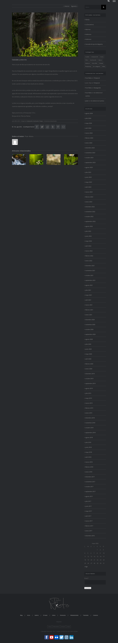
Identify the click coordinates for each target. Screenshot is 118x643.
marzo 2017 (88, 521)
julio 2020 (88, 344)
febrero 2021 (89, 310)
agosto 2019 (89, 388)
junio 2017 (88, 506)
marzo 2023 (88, 192)
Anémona (88, 34)
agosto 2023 (89, 167)
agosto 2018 (89, 437)
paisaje (63, 626)
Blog (21, 615)
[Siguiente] (76, 159)
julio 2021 (88, 290)
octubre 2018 (89, 428)
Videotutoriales (74, 615)
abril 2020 (88, 359)
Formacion (63, 615)
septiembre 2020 (90, 334)
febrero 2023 (89, 197)
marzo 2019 (88, 403)
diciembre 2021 (90, 266)
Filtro (86, 60)
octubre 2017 (89, 486)
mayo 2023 (88, 182)
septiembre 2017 (90, 491)
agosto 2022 (89, 226)
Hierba (87, 20)
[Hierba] (19, 159)
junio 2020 (88, 349)
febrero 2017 (89, 526)
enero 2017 (88, 531)
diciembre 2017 (90, 477)
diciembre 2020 (90, 320)
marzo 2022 (88, 251)
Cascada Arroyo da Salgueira (94, 44)
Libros (53, 615)
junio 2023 (88, 177)
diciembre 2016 (90, 536)
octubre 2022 (89, 216)
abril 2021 (88, 300)
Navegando (97, 88)
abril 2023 (88, 187)
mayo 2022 (88, 241)
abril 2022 (88, 246)
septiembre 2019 (90, 383)
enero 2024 (88, 143)
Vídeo (103, 66)
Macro (100, 60)
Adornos (88, 29)
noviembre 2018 (90, 423)
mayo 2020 (88, 354)
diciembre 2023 (90, 148)
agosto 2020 (89, 339)
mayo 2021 (88, 295)
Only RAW (94, 63)
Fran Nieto (29, 136)
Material (87, 63)
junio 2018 (88, 447)
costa (49, 626)
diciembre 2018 (90, 418)
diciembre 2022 (90, 207)
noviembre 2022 (90, 212)
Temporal (97, 78)
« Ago (86, 566)
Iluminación (36, 121)
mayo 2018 (88, 452)
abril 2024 (88, 128)
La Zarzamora (89, 24)
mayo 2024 (88, 123)
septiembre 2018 (90, 432)
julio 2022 (88, 231)
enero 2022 (88, 261)
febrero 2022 (89, 256)
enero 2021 (88, 315)
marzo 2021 (88, 305)
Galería (37, 615)
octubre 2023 (89, 157)
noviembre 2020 (90, 324)
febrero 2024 (89, 138)
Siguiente (74, 6)
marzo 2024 (88, 133)
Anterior (67, 6)
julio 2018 (88, 442)
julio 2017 (88, 501)
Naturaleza (56, 626)
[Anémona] (71, 159)
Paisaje (41, 121)
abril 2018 (88, 457)
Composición (29, 121)
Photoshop (88, 66)
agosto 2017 (89, 496)
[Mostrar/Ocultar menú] (114, 1)
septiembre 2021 (90, 280)
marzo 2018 (88, 462)
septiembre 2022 (90, 221)
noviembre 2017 (90, 482)
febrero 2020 (89, 364)
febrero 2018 (89, 467)
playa (68, 626)
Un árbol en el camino (97, 101)
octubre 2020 (89, 329)
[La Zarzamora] (36, 159)
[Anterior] (13, 159)
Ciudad (87, 57)
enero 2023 (88, 202)
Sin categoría (96, 66)
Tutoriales (85, 615)
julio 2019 (88, 393)
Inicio (28, 615)
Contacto (95, 615)
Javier (87, 101)
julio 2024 (88, 118)
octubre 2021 (89, 275)
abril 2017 (88, 516)
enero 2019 (88, 413)
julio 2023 (88, 172)
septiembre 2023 (90, 162)
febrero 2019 (89, 408)
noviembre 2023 (90, 153)
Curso (101, 57)
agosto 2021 (89, 285)
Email (86, 578)
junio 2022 (88, 236)
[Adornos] (54, 159)
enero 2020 (88, 369)
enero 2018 (88, 472)
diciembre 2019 (90, 374)
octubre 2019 (89, 378)
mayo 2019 (88, 398)
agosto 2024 (89, 113)
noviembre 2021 (90, 270)
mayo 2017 (88, 511)
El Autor (45, 615)
